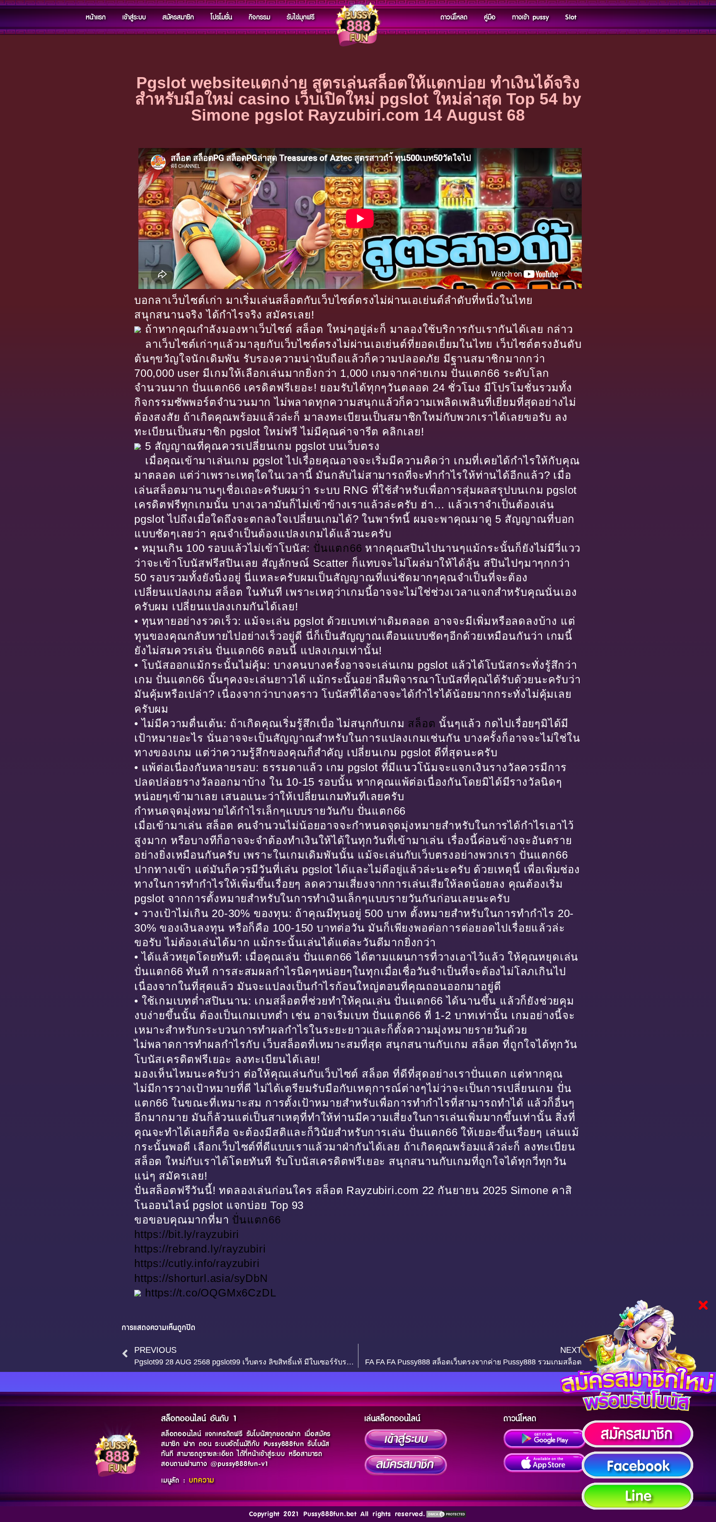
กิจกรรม (259, 17)
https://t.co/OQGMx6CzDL (210, 1293)
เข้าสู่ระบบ (134, 17)
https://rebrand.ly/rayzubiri (200, 1249)
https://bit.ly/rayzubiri (186, 1234)
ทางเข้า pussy (530, 17)
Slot (570, 17)
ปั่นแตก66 (337, 548)
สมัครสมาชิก (178, 17)
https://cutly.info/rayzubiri (196, 1263)
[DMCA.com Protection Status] (446, 1514)
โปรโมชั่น (221, 17)
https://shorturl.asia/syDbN (201, 1278)
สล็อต (421, 723)
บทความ (201, 1480)
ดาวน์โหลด (453, 17)
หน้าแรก (96, 17)
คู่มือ (490, 17)
